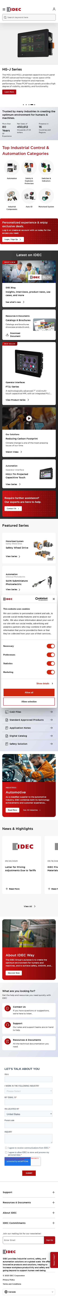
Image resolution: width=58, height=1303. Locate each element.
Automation (12, 178)
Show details (42, 683)
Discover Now (14, 973)
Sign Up (49, 1240)
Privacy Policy (9, 1280)
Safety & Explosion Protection (29, 181)
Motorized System (46, 207)
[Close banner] (54, 599)
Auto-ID (29, 207)
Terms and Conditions (12, 1284)
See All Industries (30, 810)
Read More (12, 810)
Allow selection (29, 701)
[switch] (51, 654)
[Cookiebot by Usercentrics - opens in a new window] (36, 599)
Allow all (29, 692)
